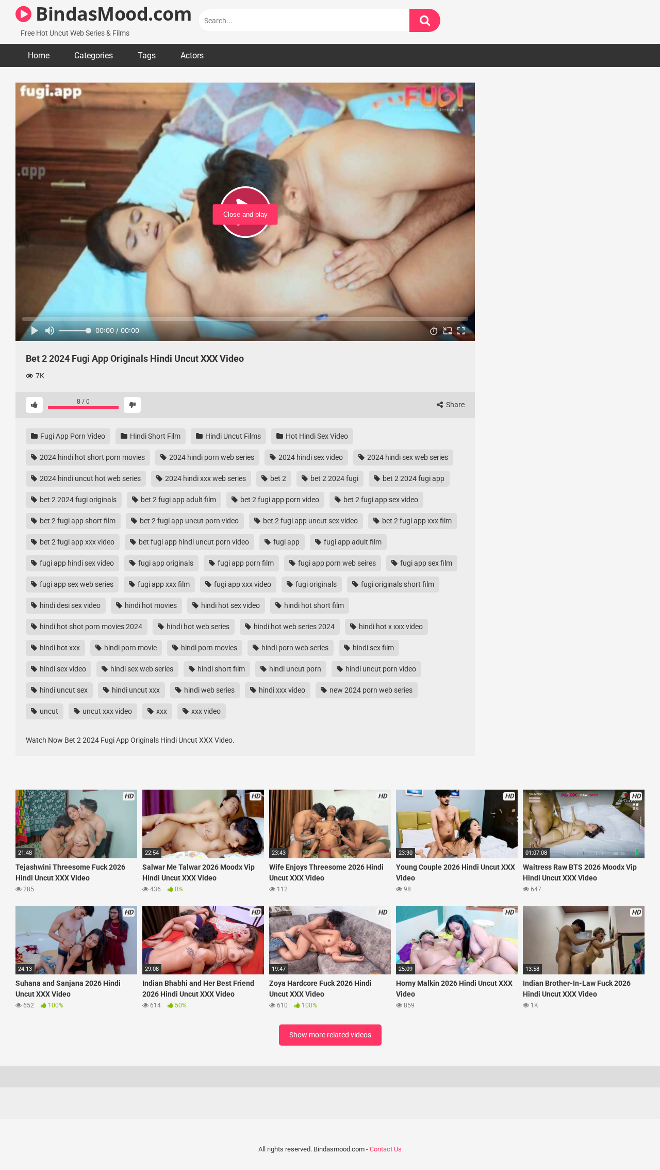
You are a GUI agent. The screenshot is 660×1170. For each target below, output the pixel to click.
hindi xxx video (281, 690)
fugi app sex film (425, 563)
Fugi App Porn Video (72, 436)
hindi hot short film (313, 605)
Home (39, 55)
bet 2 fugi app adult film (177, 499)
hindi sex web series (141, 669)
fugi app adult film (352, 542)
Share (454, 404)
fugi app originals (165, 563)
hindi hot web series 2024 (293, 626)
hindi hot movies (150, 605)
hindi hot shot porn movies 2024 (90, 626)
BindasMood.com (111, 13)
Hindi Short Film (154, 436)
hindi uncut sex (63, 690)
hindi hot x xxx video (390, 626)
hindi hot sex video (230, 605)
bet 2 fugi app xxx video (76, 542)
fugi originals (315, 584)
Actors (192, 55)
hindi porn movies (208, 648)
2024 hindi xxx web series (204, 478)
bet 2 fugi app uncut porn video (188, 521)
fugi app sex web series (75, 584)
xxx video (205, 711)
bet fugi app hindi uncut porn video (193, 542)
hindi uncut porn (294, 669)
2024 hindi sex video (310, 457)
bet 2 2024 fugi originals (77, 499)
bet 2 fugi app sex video (380, 499)
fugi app (286, 542)
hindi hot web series (197, 626)
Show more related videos (330, 1035)
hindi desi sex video (69, 605)
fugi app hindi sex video (76, 563)
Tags (147, 55)
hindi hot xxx (59, 648)
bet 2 (277, 478)
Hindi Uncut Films (232, 436)
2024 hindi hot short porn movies (91, 457)
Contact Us (386, 1149)
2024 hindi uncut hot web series (89, 478)
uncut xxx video (106, 711)
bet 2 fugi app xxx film (416, 521)
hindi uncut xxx (135, 690)
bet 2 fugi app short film (77, 521)
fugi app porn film (245, 563)
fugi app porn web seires (336, 563)
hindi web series (209, 690)
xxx (161, 711)
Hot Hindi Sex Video (316, 436)
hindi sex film (372, 648)
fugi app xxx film (163, 584)
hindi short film (220, 669)
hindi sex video (62, 669)
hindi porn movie (130, 648)
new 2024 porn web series (370, 690)
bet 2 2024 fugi (333, 478)
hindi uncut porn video (380, 669)
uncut (48, 711)
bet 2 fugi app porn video (279, 499)
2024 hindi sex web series (407, 457)
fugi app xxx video (241, 584)
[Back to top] (625, 1138)
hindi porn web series (294, 648)
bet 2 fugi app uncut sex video (309, 521)
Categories (93, 55)
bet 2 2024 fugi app (412, 478)
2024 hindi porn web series (211, 457)
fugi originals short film (396, 584)
